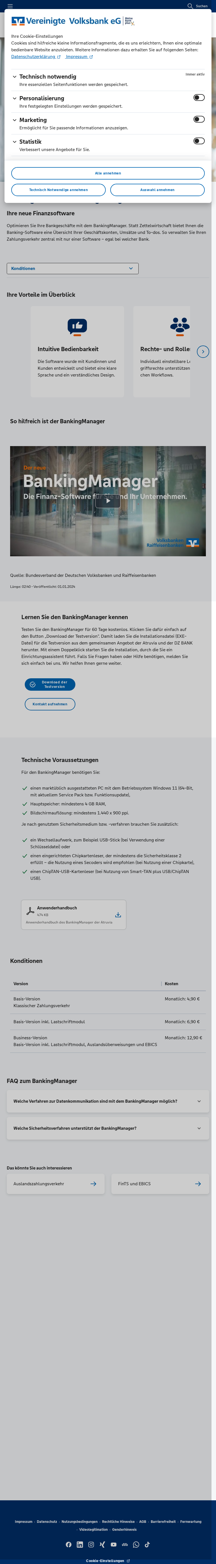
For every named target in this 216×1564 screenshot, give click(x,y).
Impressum (77, 56)
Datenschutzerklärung (33, 56)
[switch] (199, 97)
